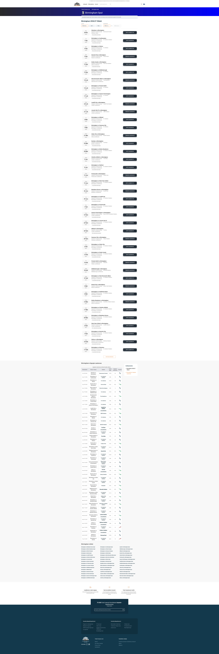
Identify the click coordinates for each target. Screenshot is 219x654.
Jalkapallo (85, 4)
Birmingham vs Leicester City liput (87, 565)
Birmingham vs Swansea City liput (106, 551)
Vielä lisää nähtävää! (109, 356)
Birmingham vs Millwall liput (86, 569)
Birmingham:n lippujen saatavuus (131, 373)
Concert (96, 4)
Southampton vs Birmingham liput (126, 565)
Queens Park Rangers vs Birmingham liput (127, 559)
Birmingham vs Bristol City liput (87, 551)
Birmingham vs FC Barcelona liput (87, 563)
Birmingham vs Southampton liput (106, 546)
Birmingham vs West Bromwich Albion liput (108, 555)
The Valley (103, 436)
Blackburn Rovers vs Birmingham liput (107, 563)
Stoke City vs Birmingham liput (125, 567)
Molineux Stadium (103, 522)
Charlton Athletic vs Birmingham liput (107, 573)
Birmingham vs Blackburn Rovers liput (88, 546)
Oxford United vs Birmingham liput (126, 555)
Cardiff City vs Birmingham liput (106, 571)
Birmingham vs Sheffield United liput (88, 577)
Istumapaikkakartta (103, 410)
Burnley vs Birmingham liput (105, 569)
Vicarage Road (103, 535)
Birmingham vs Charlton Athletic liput (88, 557)
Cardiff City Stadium (103, 408)
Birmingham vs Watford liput (105, 553)
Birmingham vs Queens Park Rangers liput (89, 575)
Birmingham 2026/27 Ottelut (131, 369)
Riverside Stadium (103, 489)
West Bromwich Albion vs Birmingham (93, 396)
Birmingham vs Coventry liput (86, 559)
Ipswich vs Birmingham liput (125, 546)
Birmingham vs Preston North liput (87, 573)
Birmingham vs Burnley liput (86, 553)
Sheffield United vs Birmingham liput (126, 561)
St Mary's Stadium (103, 530)
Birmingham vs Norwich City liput (87, 571)
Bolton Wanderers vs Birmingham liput (107, 565)
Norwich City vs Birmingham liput (126, 553)
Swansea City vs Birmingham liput (126, 569)
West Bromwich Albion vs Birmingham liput (127, 573)
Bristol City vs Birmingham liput (106, 567)
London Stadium (103, 514)
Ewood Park (103, 451)
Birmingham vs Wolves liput (105, 559)
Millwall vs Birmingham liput (125, 551)
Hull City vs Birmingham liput (105, 577)
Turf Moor (103, 427)
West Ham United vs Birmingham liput (126, 575)
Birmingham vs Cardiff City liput (87, 555)
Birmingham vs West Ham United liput (107, 557)
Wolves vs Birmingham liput (125, 577)
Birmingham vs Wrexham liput (105, 561)
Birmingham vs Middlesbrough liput (87, 567)
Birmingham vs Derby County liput (87, 561)
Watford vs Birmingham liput (125, 571)
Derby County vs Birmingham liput (106, 575)
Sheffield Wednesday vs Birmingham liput (127, 563)
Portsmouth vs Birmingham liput (125, 557)
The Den (103, 469)
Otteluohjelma (91, 4)
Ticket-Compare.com (85, 9)
